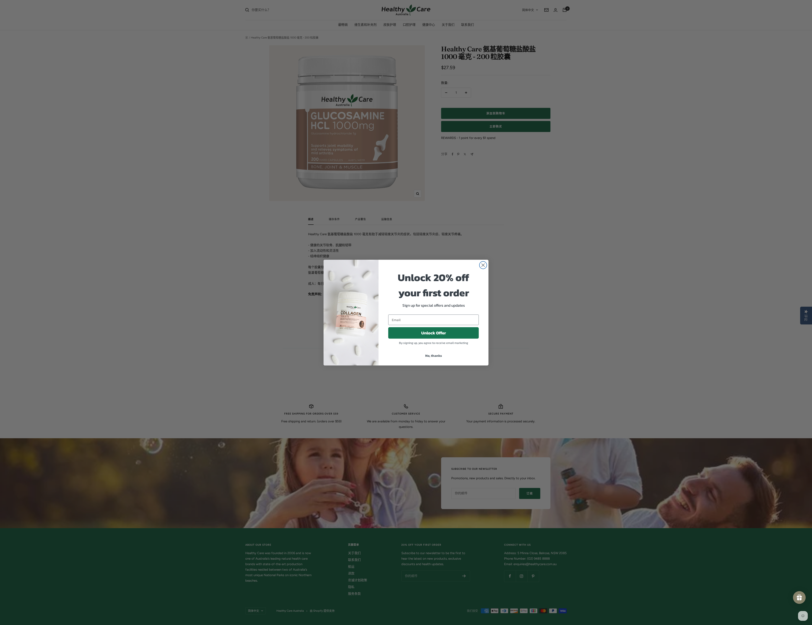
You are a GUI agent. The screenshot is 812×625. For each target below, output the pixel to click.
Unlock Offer (433, 333)
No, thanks (433, 355)
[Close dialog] (483, 265)
